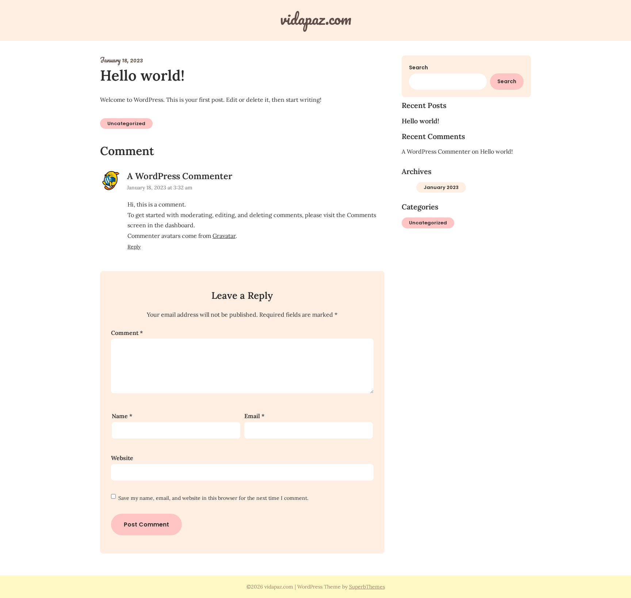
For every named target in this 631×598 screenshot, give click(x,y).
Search (418, 67)
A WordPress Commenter (179, 176)
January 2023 (441, 187)
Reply (134, 246)
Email (254, 416)
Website (122, 458)
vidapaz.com (315, 18)
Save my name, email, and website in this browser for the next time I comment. (213, 498)
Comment (127, 332)
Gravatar (224, 235)
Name (122, 416)
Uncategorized (126, 123)
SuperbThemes (367, 586)
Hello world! (420, 121)
